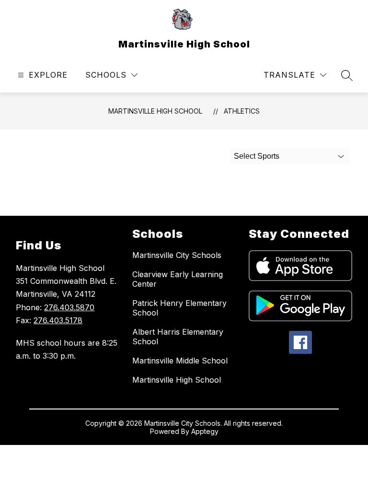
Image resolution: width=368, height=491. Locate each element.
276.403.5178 (58, 320)
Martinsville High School (155, 111)
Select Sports (256, 156)
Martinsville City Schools (176, 255)
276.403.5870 (69, 307)
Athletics (242, 111)
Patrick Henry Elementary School (179, 307)
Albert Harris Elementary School (177, 336)
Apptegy (204, 431)
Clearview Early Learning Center (177, 279)
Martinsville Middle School (180, 360)
